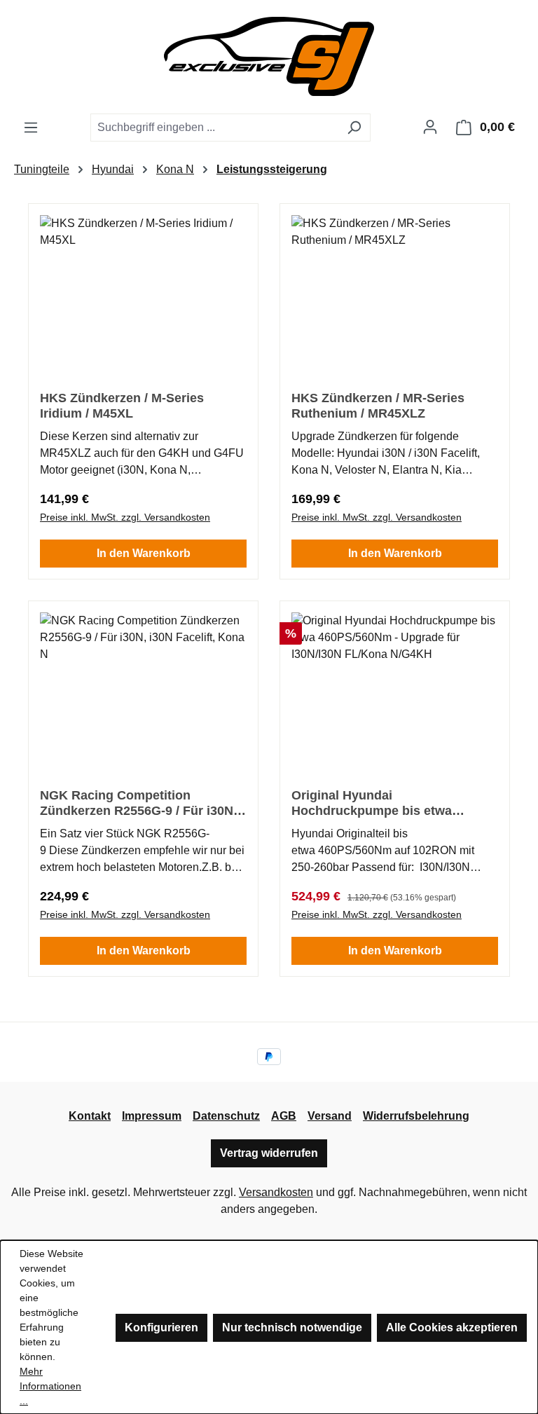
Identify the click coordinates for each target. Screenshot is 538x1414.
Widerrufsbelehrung (416, 1116)
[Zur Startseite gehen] (269, 56)
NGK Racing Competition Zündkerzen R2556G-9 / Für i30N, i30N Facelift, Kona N (138, 803)
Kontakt (90, 1116)
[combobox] (214, 128)
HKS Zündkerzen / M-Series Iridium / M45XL (122, 405)
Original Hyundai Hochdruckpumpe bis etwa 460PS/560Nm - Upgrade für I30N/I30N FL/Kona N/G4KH (374, 803)
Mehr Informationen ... (50, 1386)
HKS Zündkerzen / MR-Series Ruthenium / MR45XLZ (377, 405)
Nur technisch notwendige (292, 1327)
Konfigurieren (161, 1327)
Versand (330, 1116)
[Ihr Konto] (430, 127)
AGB (283, 1116)
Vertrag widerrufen (269, 1153)
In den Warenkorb (144, 553)
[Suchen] (354, 128)
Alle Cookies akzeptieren (452, 1327)
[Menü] (31, 128)
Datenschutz (226, 1116)
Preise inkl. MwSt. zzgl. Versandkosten (125, 517)
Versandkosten (276, 1192)
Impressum (151, 1116)
